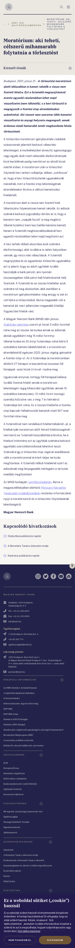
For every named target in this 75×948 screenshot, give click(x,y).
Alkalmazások (10, 832)
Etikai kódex (9, 881)
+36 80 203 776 (15, 639)
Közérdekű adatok (12, 870)
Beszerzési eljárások (13, 794)
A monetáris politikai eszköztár (18, 740)
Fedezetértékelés (11, 698)
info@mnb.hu (14, 621)
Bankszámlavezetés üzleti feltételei (20, 783)
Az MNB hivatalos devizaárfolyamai (20, 687)
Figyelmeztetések (11, 827)
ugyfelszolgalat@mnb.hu (20, 644)
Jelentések (8, 849)
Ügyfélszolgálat (10, 816)
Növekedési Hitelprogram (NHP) (18, 735)
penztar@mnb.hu (16, 671)
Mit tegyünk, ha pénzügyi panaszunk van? (23, 811)
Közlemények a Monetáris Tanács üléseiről (23, 860)
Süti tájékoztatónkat (29, 931)
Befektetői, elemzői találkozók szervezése (23, 745)
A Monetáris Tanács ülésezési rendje (20, 855)
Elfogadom (55, 940)
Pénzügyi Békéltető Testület (16, 822)
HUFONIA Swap (10, 714)
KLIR (5, 762)
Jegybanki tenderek (12, 789)
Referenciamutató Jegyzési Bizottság (20, 703)
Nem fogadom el (20, 940)
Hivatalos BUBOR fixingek (15, 719)
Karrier (6, 876)
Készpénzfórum (11, 768)
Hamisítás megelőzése (14, 773)
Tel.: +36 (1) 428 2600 (18, 611)
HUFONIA (7, 708)
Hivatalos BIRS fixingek (14, 724)
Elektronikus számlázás (15, 778)
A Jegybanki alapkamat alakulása (18, 693)
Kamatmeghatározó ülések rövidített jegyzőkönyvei (27, 865)
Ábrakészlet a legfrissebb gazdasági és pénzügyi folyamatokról (33, 729)
